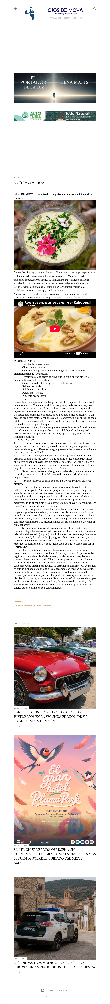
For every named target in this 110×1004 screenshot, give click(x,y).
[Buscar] (94, 8)
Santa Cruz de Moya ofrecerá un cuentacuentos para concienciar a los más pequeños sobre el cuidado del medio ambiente (55, 856)
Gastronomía (27, 606)
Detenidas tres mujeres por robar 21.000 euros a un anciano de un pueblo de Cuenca (54, 964)
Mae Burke (63, 996)
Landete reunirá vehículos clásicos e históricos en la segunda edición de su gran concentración (50, 716)
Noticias (37, 606)
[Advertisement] (55, 42)
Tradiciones (46, 606)
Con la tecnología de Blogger (57, 990)
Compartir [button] (18, 602)
